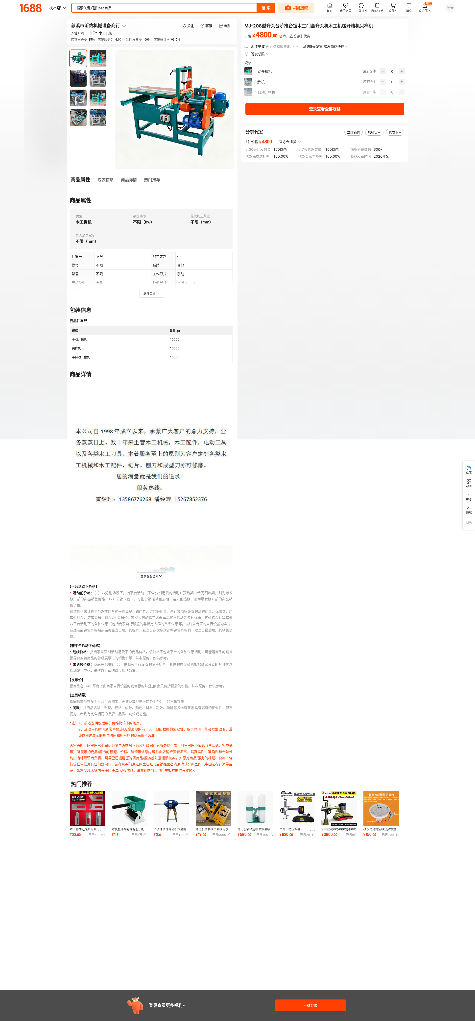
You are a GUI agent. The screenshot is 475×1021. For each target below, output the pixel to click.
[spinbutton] (392, 71)
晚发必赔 (258, 54)
